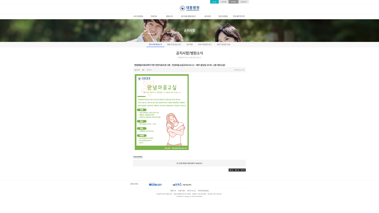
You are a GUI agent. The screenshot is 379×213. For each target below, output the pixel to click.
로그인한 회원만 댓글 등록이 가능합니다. (190, 163)
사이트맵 (223, 2)
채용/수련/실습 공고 (174, 44)
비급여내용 (181, 191)
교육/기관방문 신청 (223, 44)
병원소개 (173, 191)
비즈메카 (233, 2)
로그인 (214, 2)
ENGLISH (243, 2)
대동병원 (189, 8)
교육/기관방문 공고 (205, 44)
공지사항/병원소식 (155, 44)
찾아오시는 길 (191, 191)
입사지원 (190, 44)
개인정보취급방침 (203, 191)
